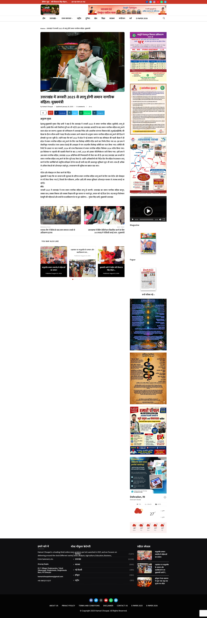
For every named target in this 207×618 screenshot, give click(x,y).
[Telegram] (165, 2)
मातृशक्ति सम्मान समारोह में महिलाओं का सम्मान (53, 268)
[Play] (133, 219)
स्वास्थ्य (112, 18)
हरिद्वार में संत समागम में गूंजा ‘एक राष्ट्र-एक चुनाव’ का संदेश (161, 581)
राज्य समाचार (66, 18)
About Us (53, 605)
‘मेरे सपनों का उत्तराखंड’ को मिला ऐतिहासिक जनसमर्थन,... (81, 1)
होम (44, 18)
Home (42, 28)
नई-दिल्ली (104, 570)
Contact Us (122, 605)
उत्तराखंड (53, 18)
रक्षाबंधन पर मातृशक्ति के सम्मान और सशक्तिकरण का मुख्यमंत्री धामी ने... (162, 568)
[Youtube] (158, 2)
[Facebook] (147, 2)
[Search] (165, 18)
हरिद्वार (104, 575)
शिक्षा (103, 18)
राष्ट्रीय (79, 18)
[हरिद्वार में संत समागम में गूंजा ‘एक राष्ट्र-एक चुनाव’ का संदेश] (144, 582)
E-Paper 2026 (142, 18)
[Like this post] (51, 113)
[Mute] (160, 219)
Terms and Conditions (89, 605)
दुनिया (87, 18)
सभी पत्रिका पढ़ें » (148, 294)
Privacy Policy (68, 605)
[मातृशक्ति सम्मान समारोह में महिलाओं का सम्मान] (53, 255)
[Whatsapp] (161, 2)
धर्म (130, 18)
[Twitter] (150, 2)
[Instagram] (154, 2)
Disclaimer (108, 605)
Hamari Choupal (47, 106)
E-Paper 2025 (137, 605)
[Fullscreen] (164, 219)
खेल (95, 18)
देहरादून (104, 554)
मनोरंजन (122, 18)
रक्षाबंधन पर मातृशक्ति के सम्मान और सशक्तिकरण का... (82, 251)
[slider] (146, 219)
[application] (148, 208)
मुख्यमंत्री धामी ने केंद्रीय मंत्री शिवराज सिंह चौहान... (111, 268)
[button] (43, 263)
